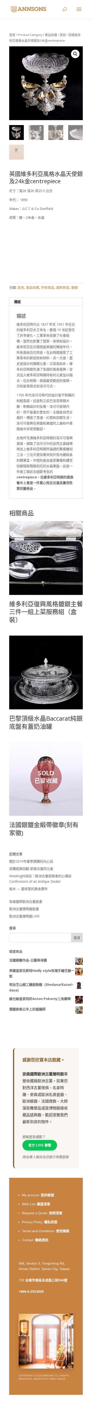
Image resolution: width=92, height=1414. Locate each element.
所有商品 (47, 287)
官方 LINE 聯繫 (39, 1145)
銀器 (74, 287)
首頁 (12, 35)
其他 (63, 35)
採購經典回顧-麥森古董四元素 (31, 868)
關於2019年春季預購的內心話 (31, 861)
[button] (75, 54)
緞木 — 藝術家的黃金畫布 (28, 888)
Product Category (30, 35)
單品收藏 (51, 35)
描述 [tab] (17, 301)
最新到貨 (62, 287)
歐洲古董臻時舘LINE (24, 916)
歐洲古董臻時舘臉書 (24, 909)
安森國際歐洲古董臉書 (25, 901)
